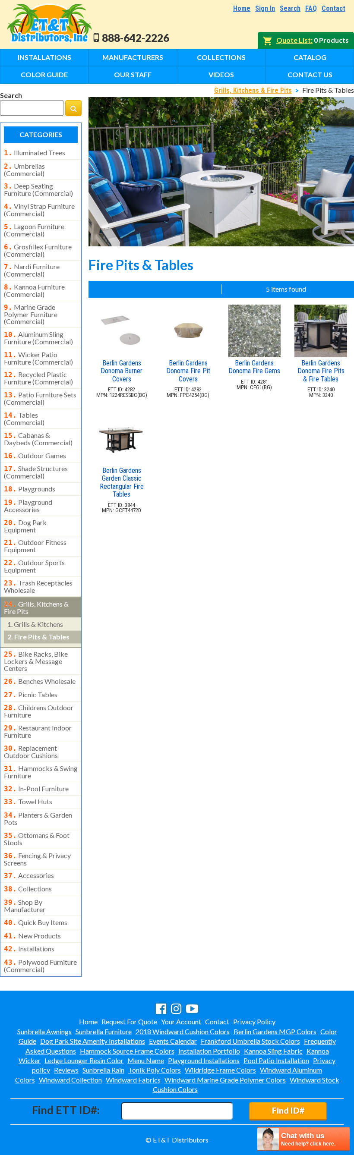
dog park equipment (25, 526)
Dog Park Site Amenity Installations (92, 1041)
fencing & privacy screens (37, 859)
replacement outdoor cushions (31, 751)
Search (290, 8)
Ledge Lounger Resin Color (83, 1060)
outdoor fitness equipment (35, 546)
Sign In (265, 8)
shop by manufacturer (24, 905)
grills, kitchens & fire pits (36, 607)
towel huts (28, 801)
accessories (29, 875)
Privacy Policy (254, 1021)
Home (241, 8)
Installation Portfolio (209, 1051)
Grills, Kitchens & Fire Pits (253, 90)
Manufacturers (132, 57)
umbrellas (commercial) (24, 169)
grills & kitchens (35, 624)
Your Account (181, 1021)
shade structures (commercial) (36, 472)
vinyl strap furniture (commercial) (39, 209)
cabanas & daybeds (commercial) (38, 439)
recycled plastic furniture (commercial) (38, 378)
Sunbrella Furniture (104, 1031)
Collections (221, 57)
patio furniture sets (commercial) (40, 398)
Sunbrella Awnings (44, 1031)
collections (28, 888)
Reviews (66, 1070)
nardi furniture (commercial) (32, 270)
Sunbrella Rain (103, 1070)
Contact (333, 8)
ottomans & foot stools (37, 839)
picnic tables (30, 694)
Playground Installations (204, 1060)
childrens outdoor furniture (38, 711)
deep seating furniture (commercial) (38, 189)
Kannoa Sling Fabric (273, 1051)
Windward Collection (70, 1080)
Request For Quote (129, 1021)
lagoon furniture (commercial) (34, 230)
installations (29, 948)
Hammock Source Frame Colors (127, 1051)
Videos (221, 74)
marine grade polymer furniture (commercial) (30, 314)
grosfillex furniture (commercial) (38, 250)
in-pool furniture (36, 788)
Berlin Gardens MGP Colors (275, 1031)
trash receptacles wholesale (38, 586)
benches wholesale (40, 681)
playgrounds (29, 489)
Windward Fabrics (133, 1080)
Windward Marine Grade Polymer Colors (225, 1080)
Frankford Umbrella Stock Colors (250, 1041)
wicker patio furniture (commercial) (38, 358)
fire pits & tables (38, 637)
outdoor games (35, 455)
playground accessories (28, 505)
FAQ (311, 8)
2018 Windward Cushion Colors (183, 1031)
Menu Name (145, 1060)
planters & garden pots (38, 818)
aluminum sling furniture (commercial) (38, 338)
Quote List (293, 40)
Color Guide (44, 74)
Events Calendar (173, 1041)
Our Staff (133, 74)
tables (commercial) (24, 418)
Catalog (310, 57)
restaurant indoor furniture (38, 731)
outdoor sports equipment (34, 566)
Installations (44, 57)
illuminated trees (34, 152)
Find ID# (288, 1110)
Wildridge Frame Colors (220, 1070)
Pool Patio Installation (276, 1060)
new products (32, 936)
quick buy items (35, 922)
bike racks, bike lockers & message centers (36, 661)
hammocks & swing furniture (41, 772)
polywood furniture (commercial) (40, 965)
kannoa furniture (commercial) (34, 290)
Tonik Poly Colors (154, 1070)
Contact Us (310, 74)
